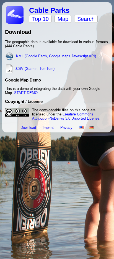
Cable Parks (49, 10)
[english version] (81, 127)
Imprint (49, 127)
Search (86, 19)
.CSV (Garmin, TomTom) (34, 68)
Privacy (67, 127)
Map (63, 19)
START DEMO (26, 93)
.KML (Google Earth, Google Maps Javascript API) (55, 56)
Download (28, 127)
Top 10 (40, 19)
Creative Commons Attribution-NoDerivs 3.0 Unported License (65, 116)
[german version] (91, 127)
